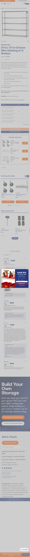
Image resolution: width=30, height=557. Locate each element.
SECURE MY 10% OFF (22, 283)
